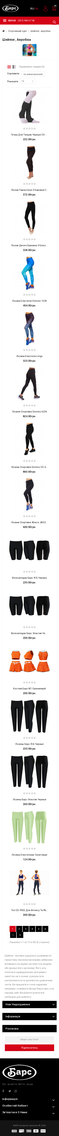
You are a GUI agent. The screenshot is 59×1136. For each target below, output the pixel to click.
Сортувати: (13, 73)
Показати (12, 81)
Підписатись (29, 1047)
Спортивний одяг (17, 31)
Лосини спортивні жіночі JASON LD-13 (32, 522)
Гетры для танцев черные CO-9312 (31, 134)
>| (20, 935)
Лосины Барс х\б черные (29, 744)
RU (31, 8)
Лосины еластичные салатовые (29, 855)
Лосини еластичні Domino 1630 (29, 301)
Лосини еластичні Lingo (29, 356)
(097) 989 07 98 (26, 20)
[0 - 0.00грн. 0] (52, 10)
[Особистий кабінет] (45, 8)
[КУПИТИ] (36, 127)
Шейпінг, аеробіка (41, 31)
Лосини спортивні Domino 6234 (29, 411)
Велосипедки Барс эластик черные (31, 633)
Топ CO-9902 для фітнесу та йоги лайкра (34, 910)
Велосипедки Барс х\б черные (29, 578)
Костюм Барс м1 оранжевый (29, 688)
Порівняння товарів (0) (32, 66)
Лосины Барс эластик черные (29, 799)
